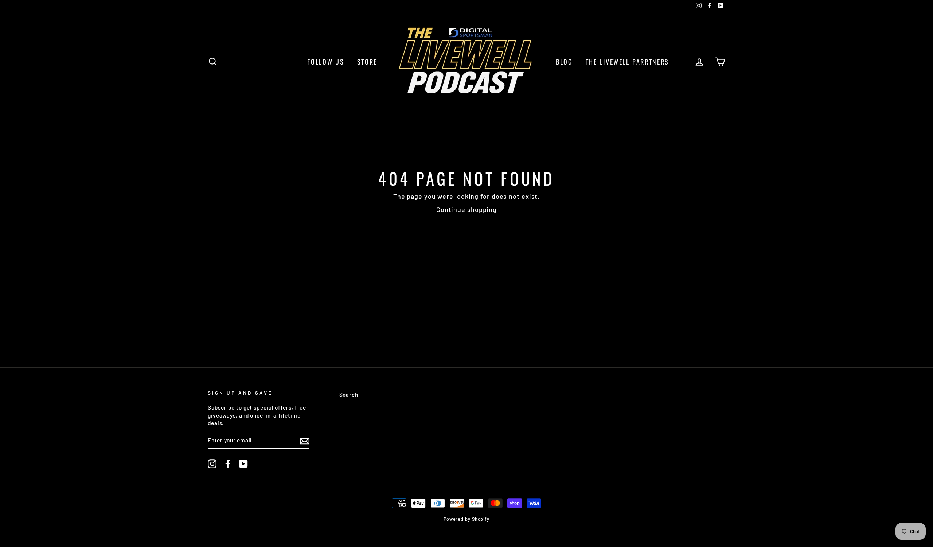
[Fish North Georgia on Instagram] (212, 463)
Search (348, 394)
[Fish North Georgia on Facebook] (227, 463)
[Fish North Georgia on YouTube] (243, 463)
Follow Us (325, 61)
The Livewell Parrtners (627, 61)
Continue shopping (466, 209)
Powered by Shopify (466, 519)
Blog (564, 61)
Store (367, 61)
